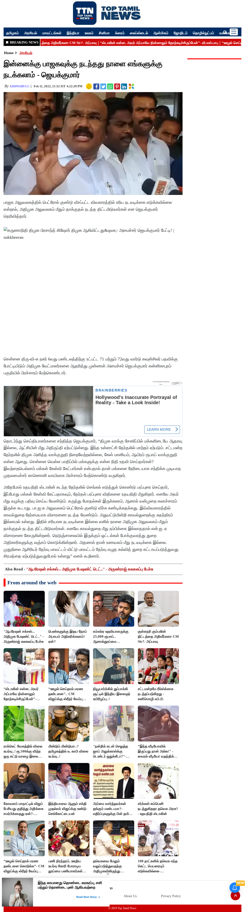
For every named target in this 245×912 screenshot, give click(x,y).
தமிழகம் (12, 32)
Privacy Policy (171, 896)
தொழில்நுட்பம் (203, 32)
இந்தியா (73, 32)
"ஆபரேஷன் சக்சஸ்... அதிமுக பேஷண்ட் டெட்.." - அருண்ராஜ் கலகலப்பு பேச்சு (89, 569)
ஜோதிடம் (181, 32)
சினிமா (104, 32)
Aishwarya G (19, 86)
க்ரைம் (120, 32)
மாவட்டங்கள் (51, 32)
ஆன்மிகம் (160, 32)
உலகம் (89, 32)
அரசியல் (30, 32)
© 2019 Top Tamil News (122, 908)
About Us (130, 896)
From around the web (31, 583)
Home (9, 53)
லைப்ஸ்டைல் (139, 32)
